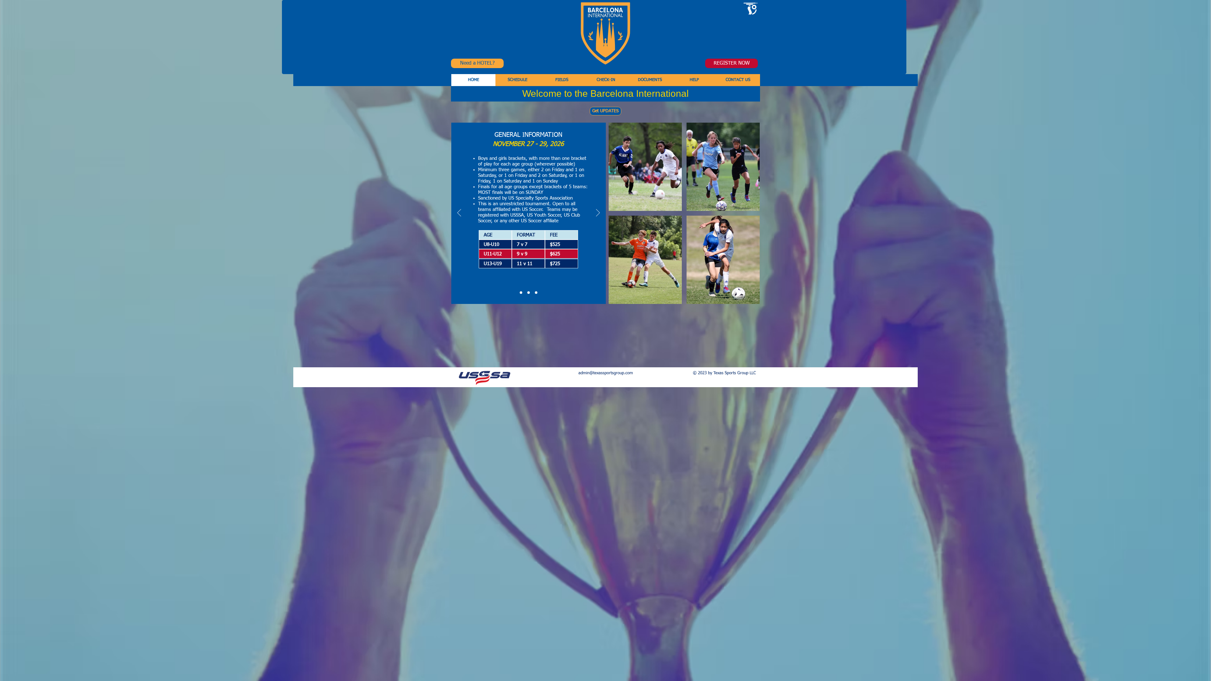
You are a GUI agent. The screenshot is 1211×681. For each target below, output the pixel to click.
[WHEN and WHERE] (528, 292)
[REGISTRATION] (536, 292)
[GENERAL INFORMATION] (521, 292)
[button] (473, 80)
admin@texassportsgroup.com (605, 373)
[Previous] (459, 213)
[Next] (598, 213)
